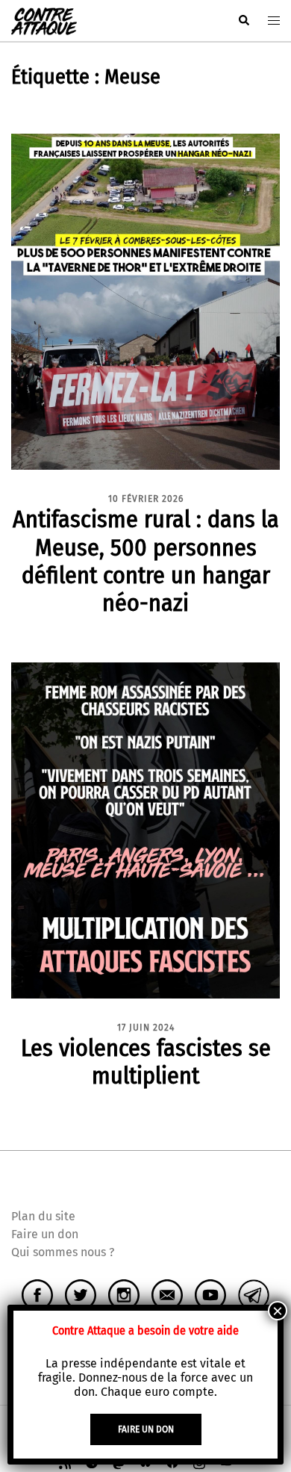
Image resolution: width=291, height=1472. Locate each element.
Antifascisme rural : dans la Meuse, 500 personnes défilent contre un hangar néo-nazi (146, 560)
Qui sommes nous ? (62, 1252)
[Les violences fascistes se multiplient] (145, 829)
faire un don (146, 1429)
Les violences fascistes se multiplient (146, 1062)
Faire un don (44, 1234)
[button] (243, 21)
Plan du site (43, 1216)
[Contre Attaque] (44, 20)
